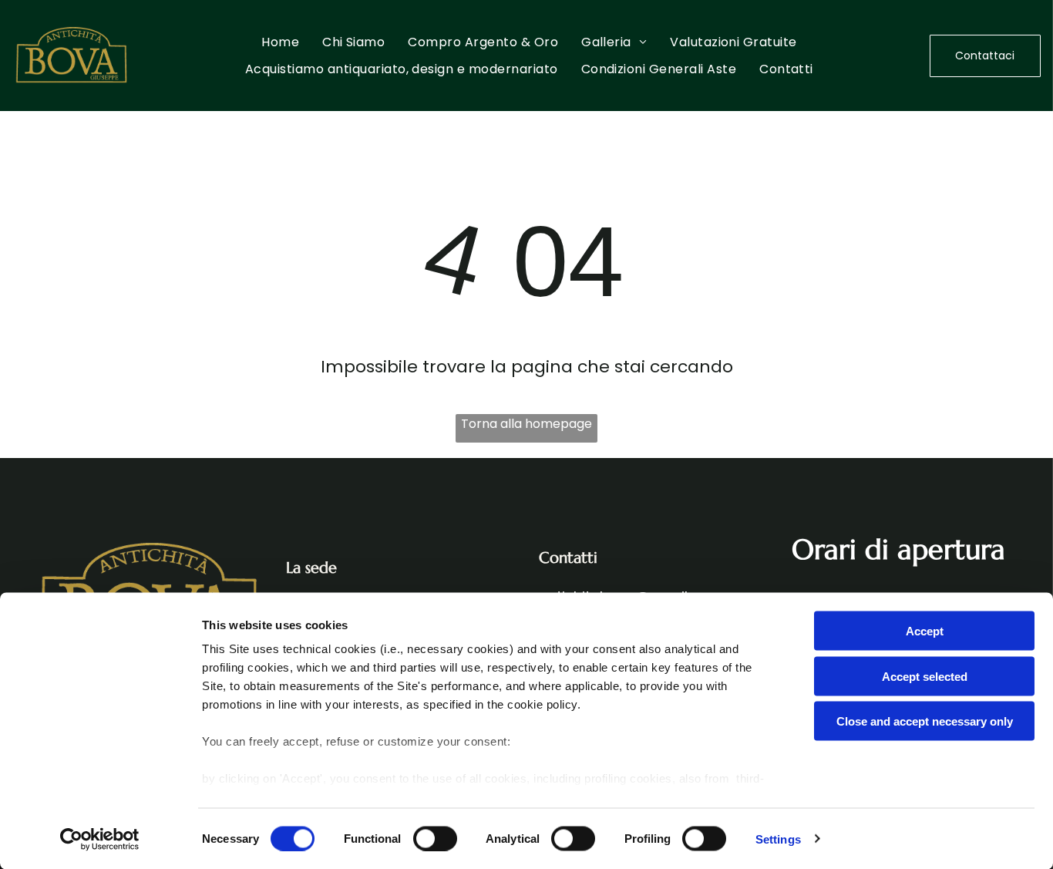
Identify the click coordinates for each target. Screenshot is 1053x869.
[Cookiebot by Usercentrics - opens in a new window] (99, 838)
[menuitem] (280, 42)
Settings (778, 838)
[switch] (435, 838)
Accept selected (924, 675)
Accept (925, 631)
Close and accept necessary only (924, 721)
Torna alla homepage (526, 424)
